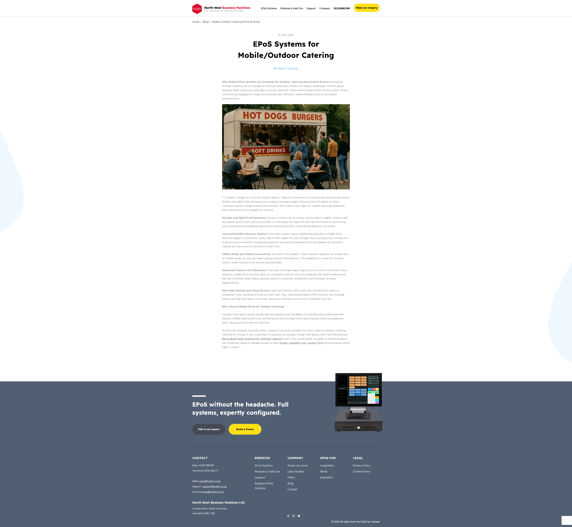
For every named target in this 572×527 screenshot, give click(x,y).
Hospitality (327, 465)
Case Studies (295, 471)
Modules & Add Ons (291, 8)
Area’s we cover (297, 465)
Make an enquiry (367, 7)
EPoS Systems (269, 8)
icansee (375, 521)
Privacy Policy (361, 465)
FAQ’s (291, 477)
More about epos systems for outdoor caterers (252, 338)
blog (206, 21)
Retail (323, 471)
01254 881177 (211, 470)
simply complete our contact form (301, 342)
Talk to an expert (209, 429)
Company (324, 8)
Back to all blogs (288, 68)
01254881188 (342, 8)
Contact (292, 489)
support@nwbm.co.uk (214, 486)
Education (326, 477)
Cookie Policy (361, 471)
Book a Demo (245, 429)
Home (195, 21)
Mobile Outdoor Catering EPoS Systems (236, 21)
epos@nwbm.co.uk (209, 481)
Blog (290, 483)
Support (311, 8)
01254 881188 (206, 465)
